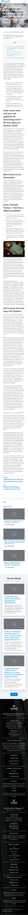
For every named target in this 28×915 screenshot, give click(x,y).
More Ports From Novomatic (13, 52)
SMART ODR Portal (7, 747)
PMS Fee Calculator (7, 836)
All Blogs (14, 694)
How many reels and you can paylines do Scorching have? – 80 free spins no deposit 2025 (15, 48)
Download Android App (14, 761)
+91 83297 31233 (15, 885)
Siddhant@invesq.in (14, 734)
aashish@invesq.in (15, 826)
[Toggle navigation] (25, 1)
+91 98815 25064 (15, 828)
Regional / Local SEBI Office (19, 743)
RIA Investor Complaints (7, 745)
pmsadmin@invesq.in (14, 848)
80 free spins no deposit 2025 (14, 188)
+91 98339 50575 (15, 735)
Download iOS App (14, 763)
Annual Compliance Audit (19, 745)
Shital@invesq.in (14, 773)
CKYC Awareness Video (8, 748)
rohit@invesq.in (14, 882)
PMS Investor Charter (17, 836)
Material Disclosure (17, 750)
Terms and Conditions (7, 911)
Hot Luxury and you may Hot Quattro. (15, 58)
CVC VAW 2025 (18, 748)
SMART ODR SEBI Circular (18, 747)
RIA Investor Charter (7, 743)
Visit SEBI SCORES (14, 758)
